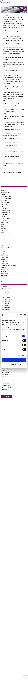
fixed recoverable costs (7, 212)
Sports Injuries (4, 273)
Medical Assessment (7, 379)
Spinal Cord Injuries (6, 269)
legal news (4, 230)
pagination (3, 251)
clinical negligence (5, 200)
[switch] (24, 340)
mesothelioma (4, 240)
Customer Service (6, 288)
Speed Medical (6, 297)
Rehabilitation (4, 263)
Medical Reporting (5, 236)
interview (3, 228)
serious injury (4, 267)
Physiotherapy (4, 257)
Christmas (3, 194)
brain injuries (5, 305)
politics (3, 259)
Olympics (3, 250)
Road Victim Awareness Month (9, 265)
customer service (5, 202)
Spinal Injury (4, 271)
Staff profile (6, 176)
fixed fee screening (6, 210)
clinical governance (6, 198)
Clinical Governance (7, 303)
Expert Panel (4, 208)
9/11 (2, 188)
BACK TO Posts (6, 396)
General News (13, 176)
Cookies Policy (10, 329)
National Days (4, 242)
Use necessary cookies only (14, 364)
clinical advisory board (6, 196)
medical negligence (6, 234)
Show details (20, 355)
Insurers (3, 226)
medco (3, 232)
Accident (3, 190)
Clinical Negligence (7, 293)
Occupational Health (6, 248)
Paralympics (4, 253)
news (3, 370)
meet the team (4, 238)
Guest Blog (5, 389)
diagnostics (4, 204)
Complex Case (6, 385)
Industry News (4, 222)
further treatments (5, 214)
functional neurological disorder (10, 381)
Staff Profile (4, 275)
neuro (2, 244)
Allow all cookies (14, 359)
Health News (4, 220)
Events (3, 206)
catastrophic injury (5, 192)
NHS (2, 246)
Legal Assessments (7, 301)
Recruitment (4, 261)
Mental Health (5, 368)
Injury (2, 224)
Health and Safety (5, 218)
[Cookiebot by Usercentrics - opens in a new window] (20, 315)
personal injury (4, 255)
